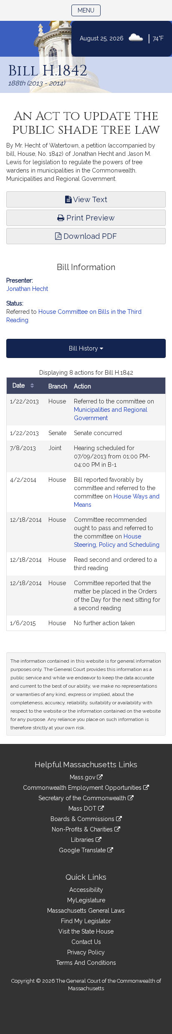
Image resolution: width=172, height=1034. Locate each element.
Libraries (83, 839)
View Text (89, 199)
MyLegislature (86, 900)
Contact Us (86, 942)
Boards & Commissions (83, 819)
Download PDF (89, 236)
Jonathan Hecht (27, 288)
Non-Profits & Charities (83, 829)
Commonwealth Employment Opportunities (83, 787)
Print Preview (89, 217)
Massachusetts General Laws (86, 910)
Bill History (84, 348)
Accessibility (86, 889)
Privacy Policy (86, 952)
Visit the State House (86, 931)
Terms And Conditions (86, 962)
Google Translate (83, 850)
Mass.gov (83, 777)
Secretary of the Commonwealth (83, 798)
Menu (89, 10)
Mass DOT (83, 808)
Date (19, 385)
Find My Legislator (86, 921)
